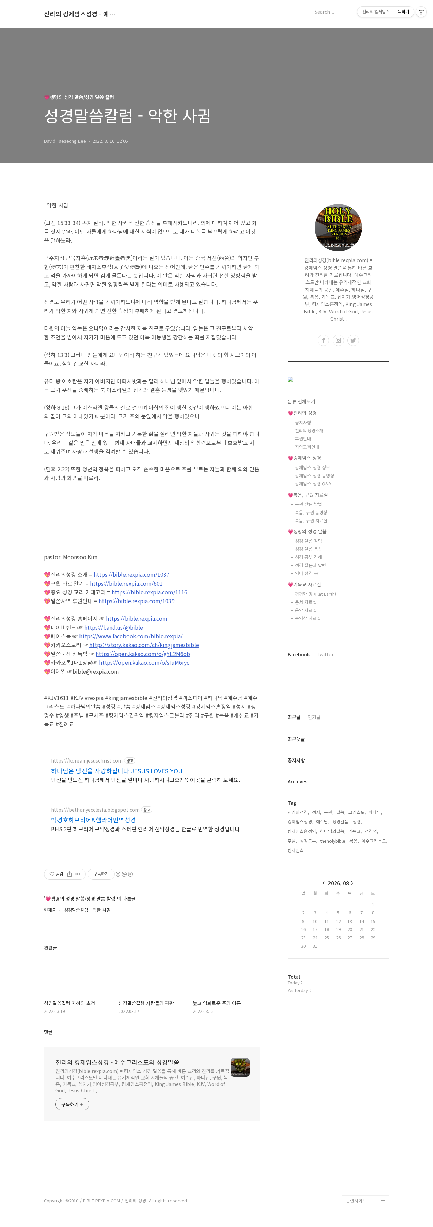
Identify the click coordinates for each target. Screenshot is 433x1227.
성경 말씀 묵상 (308, 549)
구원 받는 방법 (308, 504)
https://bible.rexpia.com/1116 (149, 592)
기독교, (355, 831)
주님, (292, 841)
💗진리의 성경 (302, 412)
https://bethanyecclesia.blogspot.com (95, 810)
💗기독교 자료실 (304, 584)
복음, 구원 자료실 (311, 520)
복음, (354, 841)
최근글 (294, 716)
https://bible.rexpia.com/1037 (131, 574)
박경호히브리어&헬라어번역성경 (93, 820)
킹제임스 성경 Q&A (313, 483)
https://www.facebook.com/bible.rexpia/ (131, 636)
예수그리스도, (374, 841)
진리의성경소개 (309, 430)
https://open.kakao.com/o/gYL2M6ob (143, 654)
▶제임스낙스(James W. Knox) (366, 1162)
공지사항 (303, 422)
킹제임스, (296, 850)
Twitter (325, 654)
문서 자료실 (306, 602)
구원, (329, 812)
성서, (316, 812)
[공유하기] (69, 874)
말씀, (341, 812)
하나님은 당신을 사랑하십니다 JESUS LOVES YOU (116, 771)
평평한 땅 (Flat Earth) (315, 594)
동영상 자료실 (308, 618)
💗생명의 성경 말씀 (307, 531)
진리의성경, (298, 812)
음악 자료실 (306, 610)
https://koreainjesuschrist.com (87, 761)
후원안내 (303, 438)
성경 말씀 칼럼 (308, 541)
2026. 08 (338, 883)
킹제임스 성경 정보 (312, 467)
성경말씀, (341, 821)
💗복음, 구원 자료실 (308, 494)
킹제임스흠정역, (302, 831)
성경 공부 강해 (308, 557)
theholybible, (333, 841)
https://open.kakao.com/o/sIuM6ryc (144, 662)
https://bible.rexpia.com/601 (126, 583)
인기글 (314, 716)
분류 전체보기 (301, 401)
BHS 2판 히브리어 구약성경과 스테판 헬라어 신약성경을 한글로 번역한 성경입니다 (145, 829)
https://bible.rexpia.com (136, 618)
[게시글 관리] (78, 874)
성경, (357, 821)
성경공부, (308, 841)
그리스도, (357, 812)
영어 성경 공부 (308, 573)
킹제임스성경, (300, 821)
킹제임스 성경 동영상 (314, 475)
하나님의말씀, (333, 831)
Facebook (299, 654)
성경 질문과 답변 (310, 565)
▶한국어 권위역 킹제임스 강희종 (366, 1184)
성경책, (371, 831)
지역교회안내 (307, 447)
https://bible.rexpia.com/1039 (137, 601)
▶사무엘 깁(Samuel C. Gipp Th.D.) (365, 1141)
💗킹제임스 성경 (304, 457)
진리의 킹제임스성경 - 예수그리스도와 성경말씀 (81, 14)
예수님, (322, 821)
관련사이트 (356, 1200)
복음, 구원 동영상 (311, 512)
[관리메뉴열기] (421, 12)
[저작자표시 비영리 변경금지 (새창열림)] (124, 874)
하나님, (375, 812)
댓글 (48, 1031)
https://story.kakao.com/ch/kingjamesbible (144, 645)
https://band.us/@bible (113, 627)
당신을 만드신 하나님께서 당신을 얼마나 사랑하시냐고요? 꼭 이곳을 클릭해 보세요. (145, 779)
